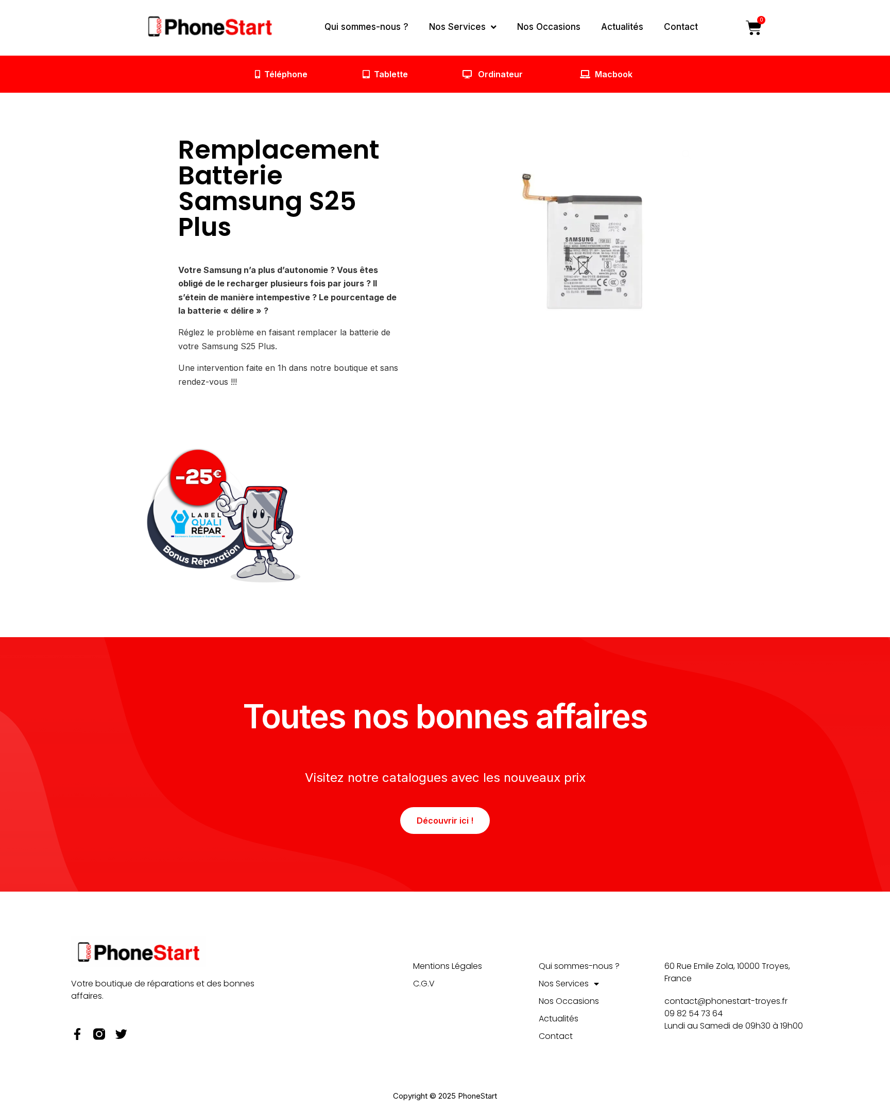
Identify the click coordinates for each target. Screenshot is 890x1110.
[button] (686, 154)
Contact (681, 27)
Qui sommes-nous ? (366, 27)
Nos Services (457, 27)
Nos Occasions (548, 27)
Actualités (622, 27)
